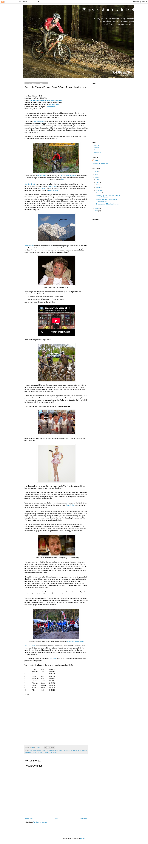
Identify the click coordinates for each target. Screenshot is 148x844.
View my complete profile (100, 163)
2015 (96, 177)
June (98, 182)
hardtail (73, 750)
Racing (96, 145)
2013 (96, 211)
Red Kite (34, 752)
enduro (61, 750)
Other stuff (97, 152)
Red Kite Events (39, 121)
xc (56, 752)
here (62, 180)
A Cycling (42, 188)
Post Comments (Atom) (40, 822)
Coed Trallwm (41, 175)
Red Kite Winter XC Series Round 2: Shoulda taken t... (107, 200)
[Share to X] (50, 747)
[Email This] (45, 747)
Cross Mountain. (53, 190)
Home (56, 819)
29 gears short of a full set (107, 9)
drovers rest (54, 750)
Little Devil (52, 658)
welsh (52, 752)
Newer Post (28, 819)
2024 (96, 172)
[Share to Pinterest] (54, 747)
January (99, 193)
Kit (95, 150)
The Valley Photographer (68, 175)
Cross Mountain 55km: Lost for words (107, 204)
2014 (96, 208)
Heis (96, 160)
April (97, 185)
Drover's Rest (52, 186)
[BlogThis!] (47, 747)
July (97, 179)
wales (49, 752)
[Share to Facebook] (52, 747)
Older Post (83, 819)
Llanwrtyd (78, 750)
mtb (30, 752)
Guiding (96, 147)
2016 (96, 174)
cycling (49, 750)
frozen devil (67, 750)
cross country (42, 750)
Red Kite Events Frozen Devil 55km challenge (45, 100)
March (98, 187)
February (99, 190)
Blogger (82, 838)
